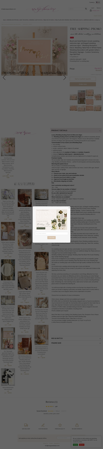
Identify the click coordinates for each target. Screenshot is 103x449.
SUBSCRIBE (52, 237)
